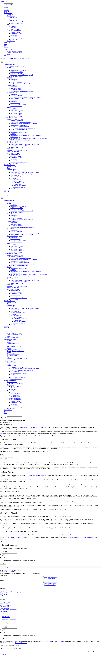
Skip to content (4, 1)
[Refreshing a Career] (50, 583)
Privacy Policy (60, 641)
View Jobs (3, 7)
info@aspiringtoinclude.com (9, 619)
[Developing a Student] (50, 578)
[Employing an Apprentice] (50, 577)
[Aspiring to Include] (50, 585)
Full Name (5, 551)
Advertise (8, 7)
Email (3, 554)
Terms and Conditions (21, 643)
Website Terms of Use (46, 641)
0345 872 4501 (6, 617)
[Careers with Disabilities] (50, 582)
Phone (3, 557)
